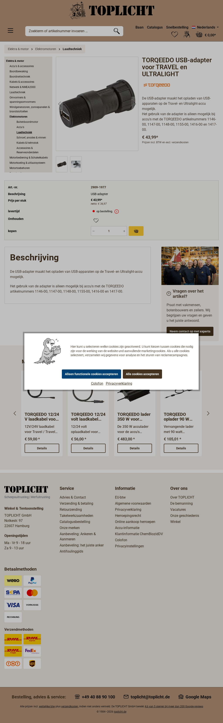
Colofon (97, 383)
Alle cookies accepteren (142, 374)
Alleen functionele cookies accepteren (91, 374)
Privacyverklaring (119, 383)
